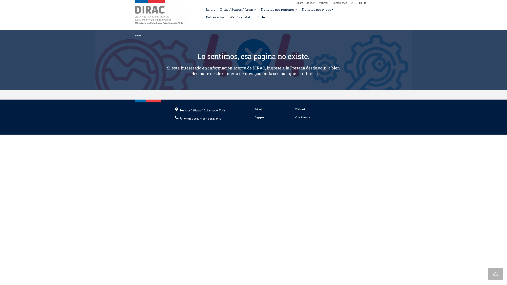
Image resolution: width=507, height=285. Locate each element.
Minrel (300, 2)
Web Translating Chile (247, 17)
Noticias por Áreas (316, 9)
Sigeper (310, 2)
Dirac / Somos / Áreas (237, 9)
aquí (322, 67)
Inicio (210, 9)
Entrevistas (215, 17)
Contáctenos (340, 2)
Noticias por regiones (277, 9)
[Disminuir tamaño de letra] (357, 2)
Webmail (323, 2)
